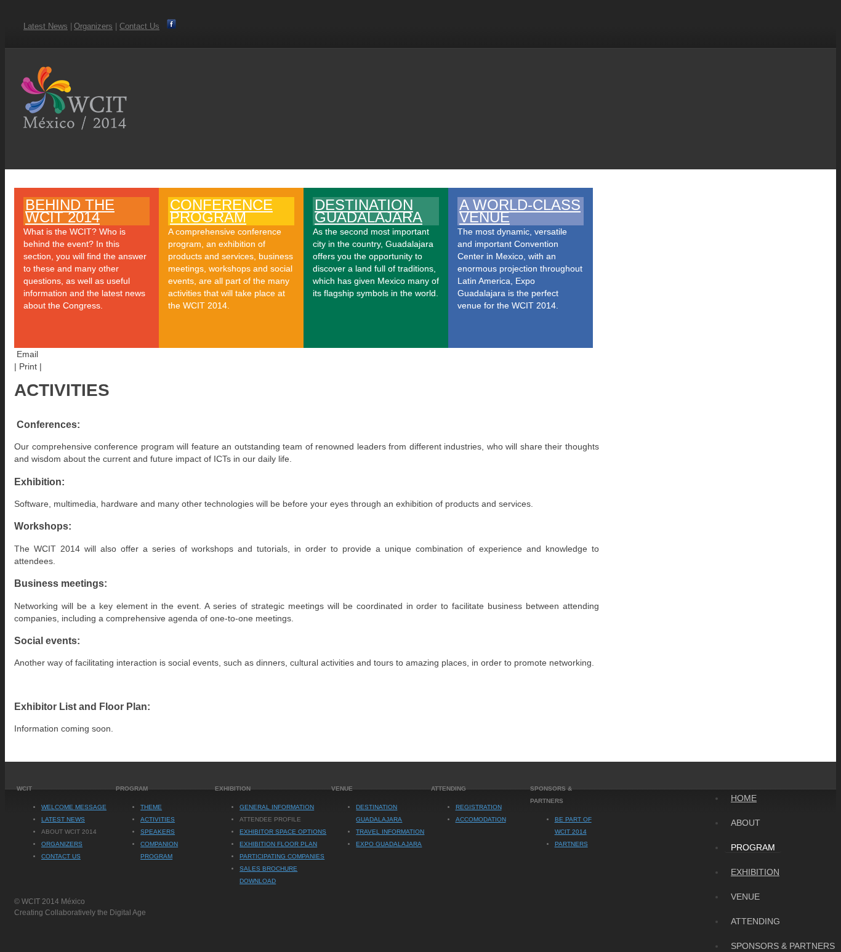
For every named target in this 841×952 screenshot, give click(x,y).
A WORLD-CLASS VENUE (520, 210)
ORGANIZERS (61, 844)
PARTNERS (571, 844)
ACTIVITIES (157, 819)
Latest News (45, 26)
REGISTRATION (479, 807)
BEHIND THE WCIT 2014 (70, 210)
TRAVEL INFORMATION (390, 831)
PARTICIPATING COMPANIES (281, 856)
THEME (151, 807)
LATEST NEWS (63, 819)
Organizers (93, 26)
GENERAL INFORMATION (276, 807)
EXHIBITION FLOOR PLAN (278, 844)
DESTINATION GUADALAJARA (368, 210)
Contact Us (139, 26)
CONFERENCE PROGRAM (221, 210)
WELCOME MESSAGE (74, 807)
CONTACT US (61, 856)
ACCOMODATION (481, 819)
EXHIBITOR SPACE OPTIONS (282, 831)
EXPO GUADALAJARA (389, 844)
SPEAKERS (157, 831)
